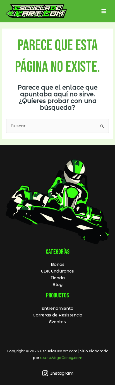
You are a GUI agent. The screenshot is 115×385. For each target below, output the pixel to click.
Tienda (58, 277)
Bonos (57, 264)
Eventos (57, 321)
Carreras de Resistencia (57, 315)
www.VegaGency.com (61, 358)
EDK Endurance (57, 271)
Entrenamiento (57, 308)
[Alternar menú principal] (103, 11)
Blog (57, 284)
